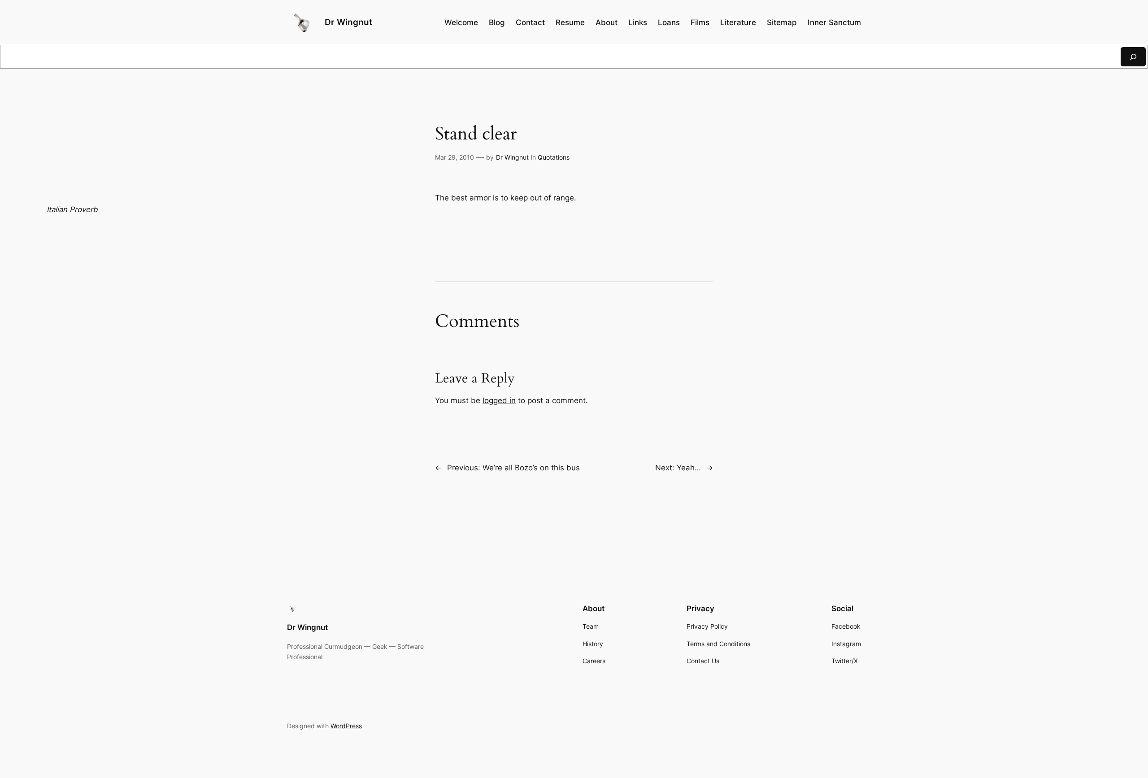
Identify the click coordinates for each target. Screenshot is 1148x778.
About (606, 22)
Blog (497, 22)
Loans (669, 22)
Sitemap (782, 22)
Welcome (461, 22)
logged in (499, 400)
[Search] (1133, 56)
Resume (570, 22)
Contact (530, 22)
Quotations (554, 157)
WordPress (346, 726)
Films (700, 22)
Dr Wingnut (348, 22)
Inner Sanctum (834, 22)
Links (637, 22)
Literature (738, 22)
